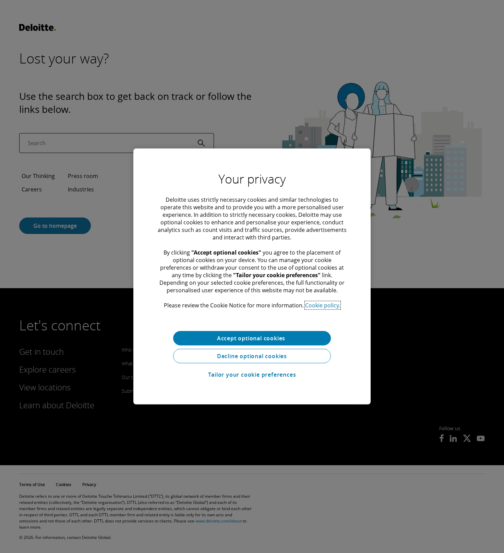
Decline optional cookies (252, 356)
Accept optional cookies (252, 338)
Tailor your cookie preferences (252, 374)
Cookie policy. (322, 305)
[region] (252, 276)
